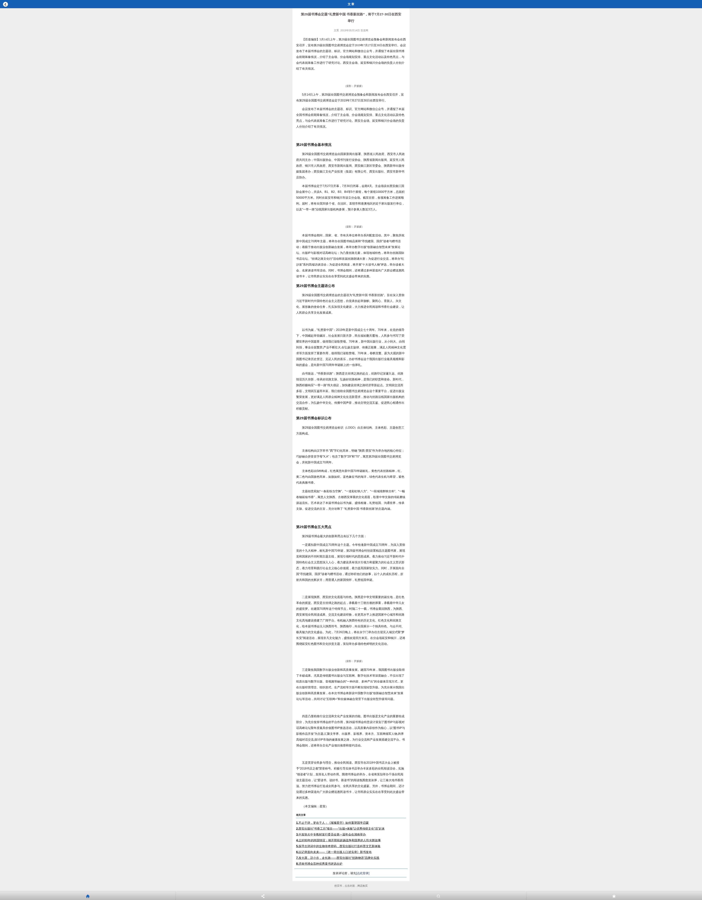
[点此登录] (362, 873)
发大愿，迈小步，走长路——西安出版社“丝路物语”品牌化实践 (337, 857)
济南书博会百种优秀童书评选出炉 (319, 863)
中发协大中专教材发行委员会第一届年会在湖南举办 (331, 834)
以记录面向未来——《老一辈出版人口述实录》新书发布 (334, 852)
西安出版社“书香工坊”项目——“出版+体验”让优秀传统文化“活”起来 (340, 828)
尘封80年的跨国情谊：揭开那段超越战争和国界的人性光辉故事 (338, 840)
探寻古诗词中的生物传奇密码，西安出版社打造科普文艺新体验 (338, 846)
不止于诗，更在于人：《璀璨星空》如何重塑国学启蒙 (332, 822)
